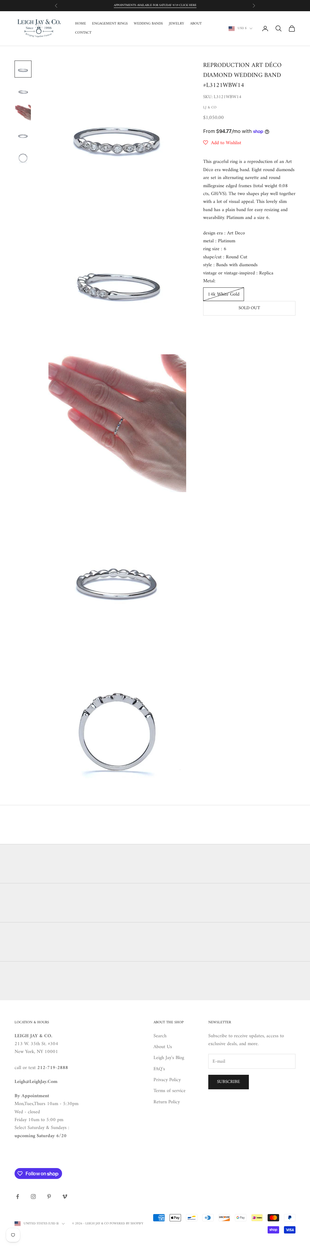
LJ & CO (209, 107)
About (196, 24)
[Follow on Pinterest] (49, 1196)
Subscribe (228, 1082)
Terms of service (169, 1091)
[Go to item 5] (23, 156)
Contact (83, 33)
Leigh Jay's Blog (168, 1058)
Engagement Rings (110, 24)
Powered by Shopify (126, 1223)
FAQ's (159, 1069)
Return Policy (166, 1102)
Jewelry (176, 24)
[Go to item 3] (23, 112)
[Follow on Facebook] (18, 1196)
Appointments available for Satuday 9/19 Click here (155, 5)
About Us (162, 1047)
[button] (222, 143)
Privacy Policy (167, 1080)
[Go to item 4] (23, 134)
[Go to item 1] (23, 69)
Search (160, 1036)
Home (80, 24)
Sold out (249, 308)
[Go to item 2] (23, 90)
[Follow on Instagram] (33, 1196)
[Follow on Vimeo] (65, 1196)
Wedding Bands (148, 24)
